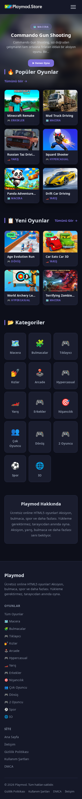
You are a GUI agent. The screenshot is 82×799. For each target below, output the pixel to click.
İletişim (9, 744)
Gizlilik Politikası (16, 752)
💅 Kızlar (10, 643)
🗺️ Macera (12, 621)
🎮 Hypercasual (15, 658)
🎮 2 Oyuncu (13, 702)
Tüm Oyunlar (13, 614)
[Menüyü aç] (73, 6)
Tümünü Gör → (15, 81)
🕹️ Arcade (11, 651)
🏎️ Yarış (10, 665)
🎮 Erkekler (12, 673)
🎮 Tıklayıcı (12, 636)
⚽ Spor (10, 709)
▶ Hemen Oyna (41, 63)
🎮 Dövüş (11, 694)
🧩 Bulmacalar (15, 629)
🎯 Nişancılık (14, 680)
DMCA (8, 766)
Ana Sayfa (11, 737)
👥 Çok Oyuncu (15, 687)
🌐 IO (8, 717)
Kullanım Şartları (16, 759)
